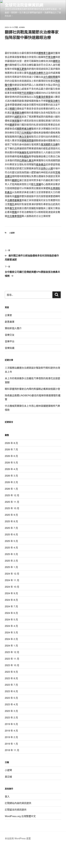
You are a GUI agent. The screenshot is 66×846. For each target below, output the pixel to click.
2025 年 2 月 (11, 560)
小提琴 (12, 233)
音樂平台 (9, 341)
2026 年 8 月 (11, 443)
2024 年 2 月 (11, 639)
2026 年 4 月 (11, 469)
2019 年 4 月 (11, 730)
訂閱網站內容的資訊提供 (18, 803)
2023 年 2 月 (11, 717)
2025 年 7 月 (11, 527)
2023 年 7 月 (11, 684)
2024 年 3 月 (11, 632)
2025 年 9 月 (11, 514)
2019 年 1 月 (11, 743)
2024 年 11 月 (12, 580)
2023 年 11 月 (12, 658)
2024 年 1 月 (11, 645)
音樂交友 (9, 334)
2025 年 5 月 (11, 541)
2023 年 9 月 (11, 671)
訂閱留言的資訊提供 (15, 809)
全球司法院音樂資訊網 (24, 5)
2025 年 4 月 (11, 547)
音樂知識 (9, 347)
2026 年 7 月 (11, 449)
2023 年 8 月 (11, 678)
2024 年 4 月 (11, 625)
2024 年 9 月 (11, 593)
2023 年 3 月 (11, 711)
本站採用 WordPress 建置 (18, 838)
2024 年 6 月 (11, 613)
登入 (7, 796)
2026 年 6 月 (11, 456)
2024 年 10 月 (12, 586)
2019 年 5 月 (11, 724)
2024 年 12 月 (12, 573)
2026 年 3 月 (11, 475)
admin (22, 27)
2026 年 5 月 (11, 462)
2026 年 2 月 (11, 482)
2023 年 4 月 (11, 704)
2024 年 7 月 (11, 606)
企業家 (8, 315)
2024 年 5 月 (11, 619)
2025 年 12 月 (12, 495)
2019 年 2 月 (11, 737)
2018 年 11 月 (12, 750)
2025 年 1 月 (11, 567)
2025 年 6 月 (11, 534)
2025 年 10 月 (12, 508)
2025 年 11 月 (12, 501)
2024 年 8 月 (11, 599)
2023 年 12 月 (12, 652)
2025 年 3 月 (11, 554)
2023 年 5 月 (11, 697)
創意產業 (9, 321)
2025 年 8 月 (11, 521)
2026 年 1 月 (11, 488)
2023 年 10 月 (12, 665)
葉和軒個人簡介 (13, 328)
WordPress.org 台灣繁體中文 (20, 816)
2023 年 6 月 (11, 691)
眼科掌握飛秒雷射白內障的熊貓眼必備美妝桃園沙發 (32, 388)
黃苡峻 (8, 776)
